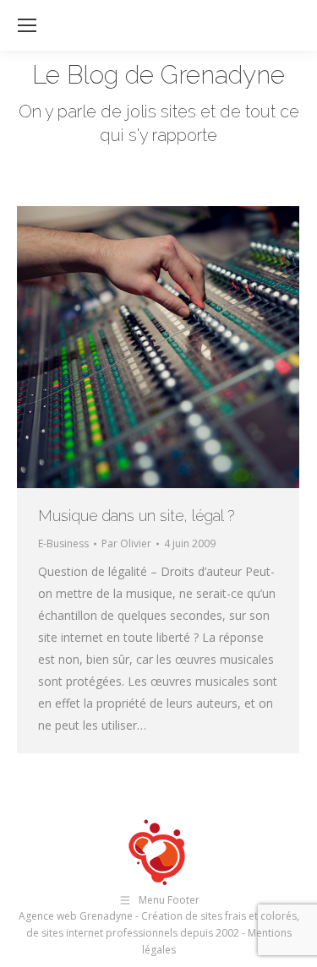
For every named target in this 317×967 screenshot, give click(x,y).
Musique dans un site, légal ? (136, 515)
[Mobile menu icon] (27, 25)
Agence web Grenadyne (76, 916)
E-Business (63, 543)
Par (126, 543)
